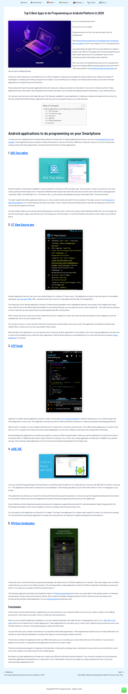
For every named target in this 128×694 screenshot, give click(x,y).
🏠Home (23, 2)
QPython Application (23, 523)
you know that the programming (102, 68)
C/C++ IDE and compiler (69, 419)
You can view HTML (24, 299)
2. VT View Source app (54, 113)
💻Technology (35, 2)
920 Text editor (19, 153)
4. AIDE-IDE (50, 118)
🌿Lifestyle (63, 2)
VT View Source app (22, 224)
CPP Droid (17, 345)
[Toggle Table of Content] (82, 106)
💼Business (77, 2)
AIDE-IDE (16, 449)
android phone (52, 599)
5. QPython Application (54, 120)
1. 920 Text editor (52, 111)
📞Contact (91, 2)
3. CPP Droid (51, 116)
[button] (42, 2)
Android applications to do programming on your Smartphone (64, 109)
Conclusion (50, 123)
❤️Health (50, 2)
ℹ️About (102, 2)
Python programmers (63, 593)
